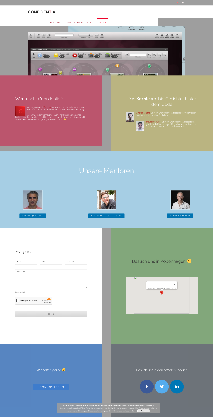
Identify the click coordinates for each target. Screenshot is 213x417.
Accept (143, 411)
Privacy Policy (129, 411)
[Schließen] (174, 284)
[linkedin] (177, 386)
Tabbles (47, 107)
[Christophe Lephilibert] (106, 191)
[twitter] (162, 386)
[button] (161, 293)
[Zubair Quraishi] (32, 191)
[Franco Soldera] (180, 191)
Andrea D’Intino (143, 113)
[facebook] (147, 386)
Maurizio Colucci (153, 122)
